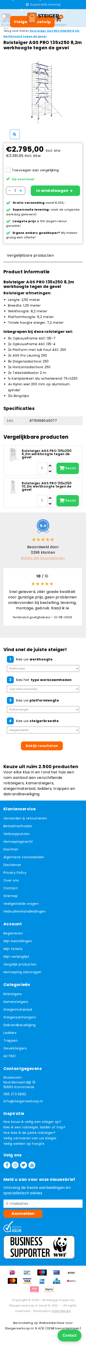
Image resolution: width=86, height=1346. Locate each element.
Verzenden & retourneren (25, 818)
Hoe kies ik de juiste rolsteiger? (29, 1132)
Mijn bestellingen (17, 941)
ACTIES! (9, 1056)
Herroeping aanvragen (22, 972)
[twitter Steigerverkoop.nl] (23, 1165)
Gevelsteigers (15, 1048)
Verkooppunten (16, 834)
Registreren (13, 933)
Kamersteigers (15, 1001)
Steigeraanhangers (19, 1017)
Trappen (10, 1040)
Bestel (71, 468)
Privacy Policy (15, 872)
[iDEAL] (14, 1274)
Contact (10, 888)
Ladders (10, 1032)
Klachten (11, 849)
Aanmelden (22, 1213)
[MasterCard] (14, 1283)
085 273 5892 (14, 1094)
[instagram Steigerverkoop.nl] (15, 1165)
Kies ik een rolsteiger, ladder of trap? (34, 1127)
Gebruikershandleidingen (24, 911)
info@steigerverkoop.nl (23, 1101)
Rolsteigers (12, 994)
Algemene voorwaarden (23, 857)
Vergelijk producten (19, 964)
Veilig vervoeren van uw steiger (30, 1138)
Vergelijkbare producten (30, 255)
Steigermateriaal (17, 1009)
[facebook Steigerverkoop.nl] (6, 1165)
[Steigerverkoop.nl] (43, 17)
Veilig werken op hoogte (23, 1143)
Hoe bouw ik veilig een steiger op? (32, 1121)
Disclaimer (12, 865)
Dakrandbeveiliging (19, 1025)
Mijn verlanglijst (16, 956)
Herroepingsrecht (18, 841)
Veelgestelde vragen (21, 903)
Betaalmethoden (17, 826)
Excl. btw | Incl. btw (6, 25)
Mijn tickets (13, 949)
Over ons (11, 880)
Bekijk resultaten (42, 745)
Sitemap (10, 896)
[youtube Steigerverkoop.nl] (31, 1165)
